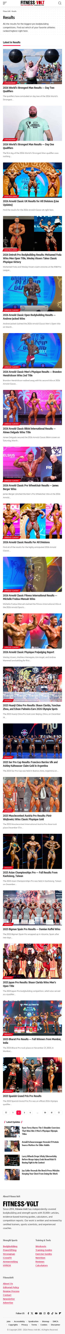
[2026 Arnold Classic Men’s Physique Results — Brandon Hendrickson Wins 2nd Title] (32, 350)
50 (45, 1112)
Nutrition (40, 1257)
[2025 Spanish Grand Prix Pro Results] (32, 1074)
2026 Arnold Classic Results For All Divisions (26, 542)
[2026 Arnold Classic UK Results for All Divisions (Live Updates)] (32, 180)
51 (51, 1112)
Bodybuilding (11, 196)
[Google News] (40, 1313)
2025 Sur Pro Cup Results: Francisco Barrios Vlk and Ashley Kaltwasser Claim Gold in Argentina (30, 763)
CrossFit (7, 1257)
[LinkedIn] (56, 1313)
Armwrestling (10, 1261)
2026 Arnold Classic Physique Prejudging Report (28, 652)
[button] (5, 3)
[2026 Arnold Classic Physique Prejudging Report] (32, 631)
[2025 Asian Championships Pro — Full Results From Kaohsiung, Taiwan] (32, 851)
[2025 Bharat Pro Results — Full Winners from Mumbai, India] (32, 1018)
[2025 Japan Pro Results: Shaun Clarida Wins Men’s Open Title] (32, 961)
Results (8, 700)
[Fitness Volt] (32, 3)
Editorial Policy (11, 1287)
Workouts (41, 1246)
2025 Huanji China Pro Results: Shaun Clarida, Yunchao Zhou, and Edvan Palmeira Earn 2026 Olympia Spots (32, 707)
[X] (32, 1313)
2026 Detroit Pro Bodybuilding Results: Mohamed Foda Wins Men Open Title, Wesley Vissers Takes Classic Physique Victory (32, 258)
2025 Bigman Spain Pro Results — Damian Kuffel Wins (31, 929)
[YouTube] (36, 1313)
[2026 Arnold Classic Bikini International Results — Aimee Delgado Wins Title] (32, 407)
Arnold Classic (12, 310)
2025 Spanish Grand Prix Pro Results (22, 1096)
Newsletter (9, 1298)
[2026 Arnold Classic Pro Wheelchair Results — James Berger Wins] (32, 464)
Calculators (42, 1265)
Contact (7, 1295)
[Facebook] (28, 1313)
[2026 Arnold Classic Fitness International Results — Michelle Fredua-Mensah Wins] (32, 574)
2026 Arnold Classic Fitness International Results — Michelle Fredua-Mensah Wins (30, 597)
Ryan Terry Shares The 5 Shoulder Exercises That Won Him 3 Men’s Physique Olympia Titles (41, 1130)
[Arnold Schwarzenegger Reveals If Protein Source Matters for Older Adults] (12, 1146)
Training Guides (44, 1250)
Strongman (10, 83)
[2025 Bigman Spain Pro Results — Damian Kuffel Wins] (32, 908)
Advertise (8, 1302)
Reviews (40, 1261)
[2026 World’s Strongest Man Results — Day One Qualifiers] (32, 123)
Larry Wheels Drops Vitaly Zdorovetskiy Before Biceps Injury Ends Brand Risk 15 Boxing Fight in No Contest (39, 1159)
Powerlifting (9, 1250)
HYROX (7, 1265)
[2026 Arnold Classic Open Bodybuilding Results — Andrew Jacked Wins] (32, 293)
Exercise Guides (44, 1254)
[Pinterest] (48, 1313)
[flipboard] (60, 1313)
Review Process (11, 1291)
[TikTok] (52, 1313)
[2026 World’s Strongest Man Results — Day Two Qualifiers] (32, 66)
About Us (8, 1283)
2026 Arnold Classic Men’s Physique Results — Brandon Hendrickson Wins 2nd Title (32, 373)
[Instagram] (44, 1313)
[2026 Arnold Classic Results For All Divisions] (32, 521)
